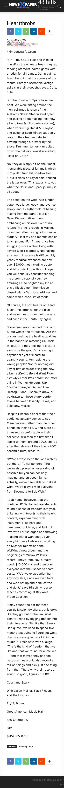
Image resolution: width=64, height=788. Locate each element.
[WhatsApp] (26, 31)
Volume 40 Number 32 (21, 46)
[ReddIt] (41, 31)
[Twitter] (18, 31)
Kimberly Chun (18, 42)
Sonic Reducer (31, 44)
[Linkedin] (33, 31)
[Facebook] (10, 31)
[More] (49, 31)
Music (16, 44)
